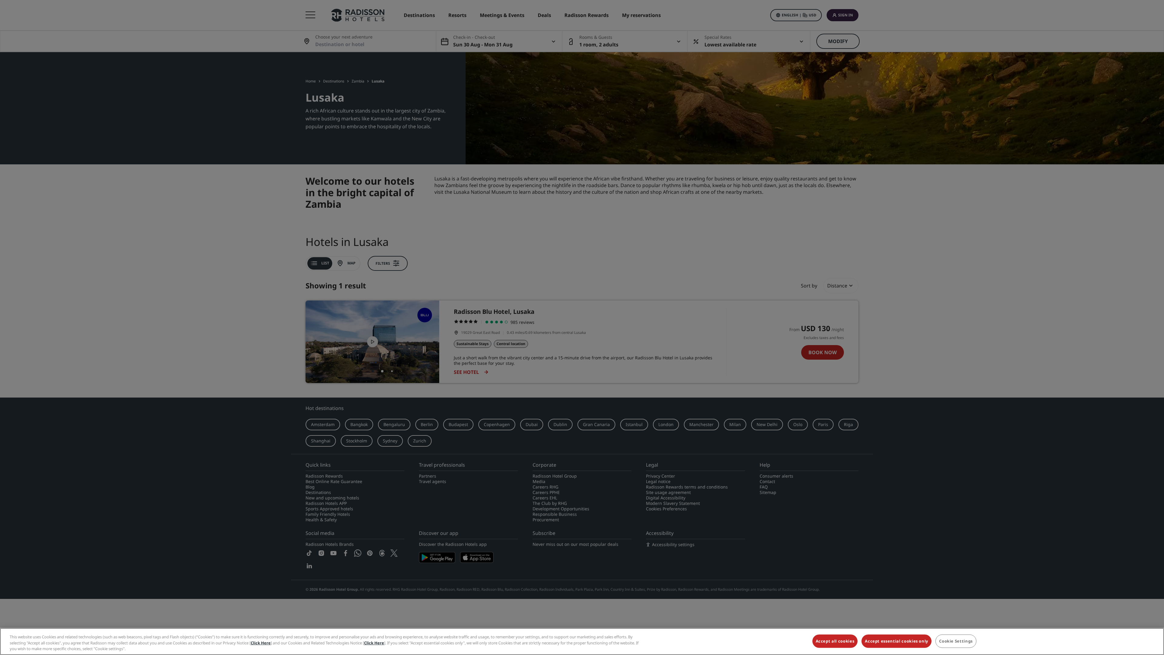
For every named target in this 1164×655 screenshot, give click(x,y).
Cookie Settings (956, 641)
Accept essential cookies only (896, 641)
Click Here (261, 643)
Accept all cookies (835, 641)
